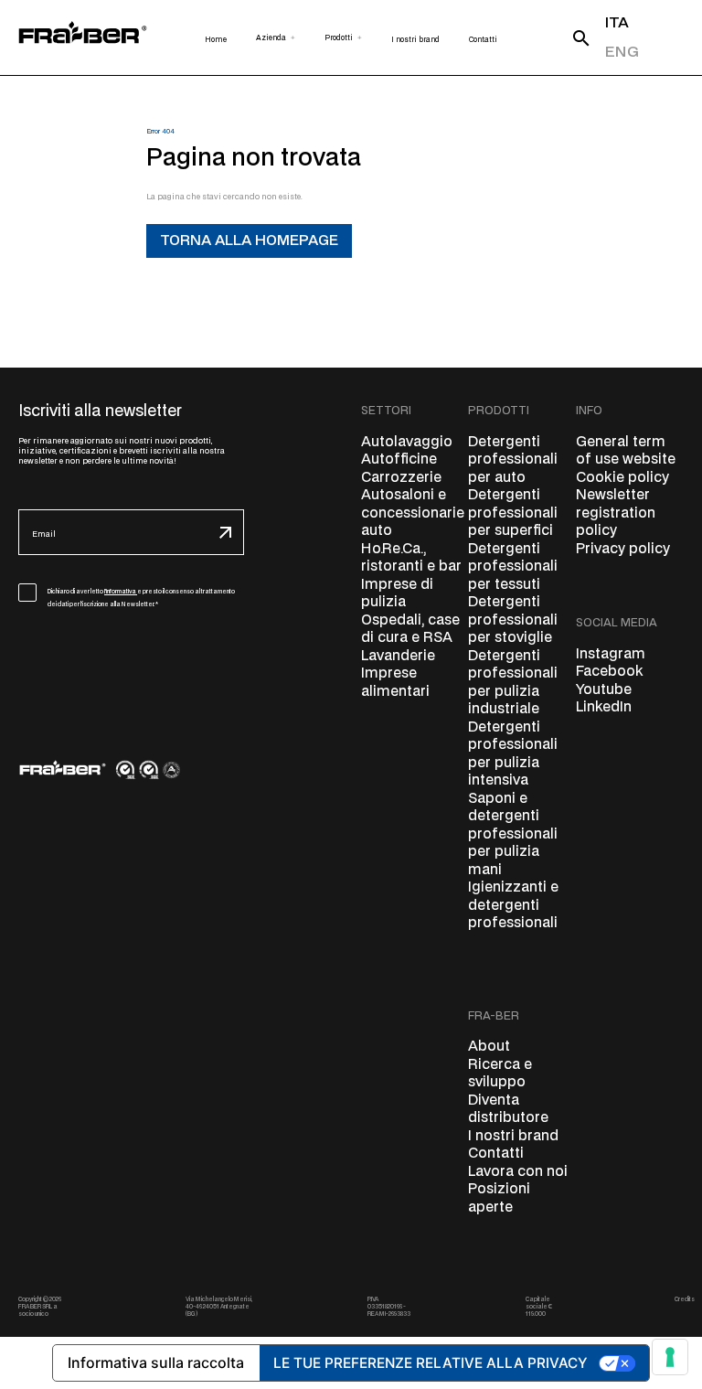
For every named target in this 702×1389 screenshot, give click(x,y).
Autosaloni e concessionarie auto (412, 513)
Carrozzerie (401, 478)
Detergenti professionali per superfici (513, 513)
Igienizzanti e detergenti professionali (513, 905)
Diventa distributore (508, 1110)
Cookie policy (622, 478)
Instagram (610, 654)
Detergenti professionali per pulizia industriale (513, 683)
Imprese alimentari (395, 683)
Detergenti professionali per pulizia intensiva (513, 754)
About (489, 1046)
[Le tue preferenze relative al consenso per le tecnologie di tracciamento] (670, 1357)
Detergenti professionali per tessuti (513, 567)
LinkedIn (604, 707)
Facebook (610, 671)
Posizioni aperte (499, 1198)
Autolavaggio (406, 442)
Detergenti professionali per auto (513, 460)
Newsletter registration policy (615, 513)
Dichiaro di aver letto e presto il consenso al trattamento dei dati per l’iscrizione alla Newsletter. (141, 598)
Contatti (496, 1153)
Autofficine (399, 459)
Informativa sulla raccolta (156, 1362)
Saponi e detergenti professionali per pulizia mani (513, 834)
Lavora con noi (518, 1172)
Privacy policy (623, 549)
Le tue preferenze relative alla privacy (430, 1363)
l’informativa (120, 591)
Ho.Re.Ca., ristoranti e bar (411, 558)
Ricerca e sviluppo (500, 1074)
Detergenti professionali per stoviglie (513, 620)
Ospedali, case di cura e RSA (410, 630)
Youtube (604, 690)
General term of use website (625, 451)
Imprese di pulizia (397, 594)
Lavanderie (398, 656)
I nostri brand (513, 1136)
